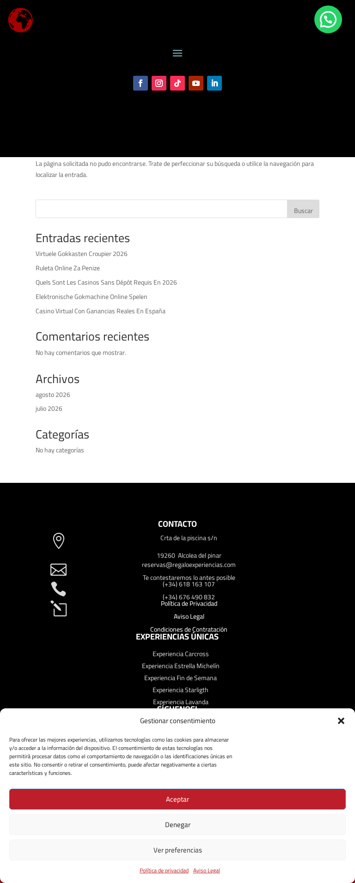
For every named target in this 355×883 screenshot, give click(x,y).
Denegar (177, 824)
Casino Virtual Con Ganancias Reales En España (100, 311)
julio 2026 (49, 408)
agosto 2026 (53, 395)
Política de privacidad (164, 870)
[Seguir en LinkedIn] (214, 83)
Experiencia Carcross (181, 654)
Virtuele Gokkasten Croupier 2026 (82, 254)
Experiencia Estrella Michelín (181, 666)
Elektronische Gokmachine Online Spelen (91, 297)
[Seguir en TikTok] (177, 83)
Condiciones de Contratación (188, 629)
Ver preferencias (177, 850)
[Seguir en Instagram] (159, 83)
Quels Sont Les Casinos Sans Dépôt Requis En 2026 (106, 282)
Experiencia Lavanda (180, 702)
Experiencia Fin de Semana (180, 678)
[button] (341, 720)
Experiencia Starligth (180, 690)
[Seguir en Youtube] (196, 83)
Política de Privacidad (189, 603)
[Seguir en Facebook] (140, 83)
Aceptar (177, 799)
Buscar (303, 211)
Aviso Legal (206, 870)
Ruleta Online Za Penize (68, 268)
